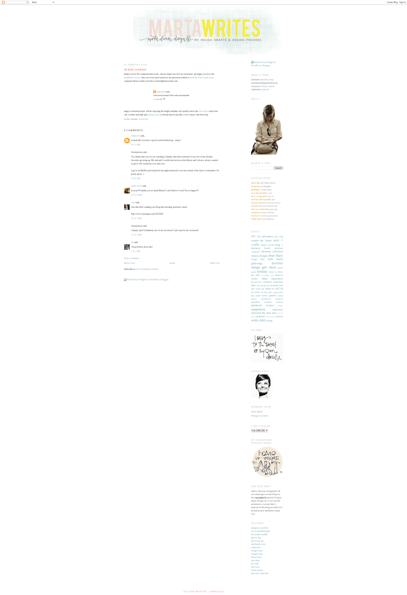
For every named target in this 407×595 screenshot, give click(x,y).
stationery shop (266, 79)
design (254, 259)
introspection (256, 282)
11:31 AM (136, 235)
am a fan (279, 236)
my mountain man (274, 285)
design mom (256, 550)
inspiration (277, 278)
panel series (262, 295)
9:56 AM (136, 178)
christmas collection (272, 251)
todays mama (257, 570)
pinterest (265, 89)
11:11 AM (136, 218)
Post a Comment (131, 258)
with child (258, 320)
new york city (257, 289)
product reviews (274, 302)
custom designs (259, 255)
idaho (265, 278)
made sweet (136, 186)
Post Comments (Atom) (147, 269)
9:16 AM (136, 144)
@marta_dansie (267, 86)
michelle (201, 77)
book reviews (274, 248)
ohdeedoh (255, 547)
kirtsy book (256, 557)
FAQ (259, 236)
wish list (279, 316)
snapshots (258, 309)
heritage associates (259, 416)
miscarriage (261, 285)
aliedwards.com (258, 544)
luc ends (255, 563)
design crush (257, 554)
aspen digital (256, 411)
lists (253, 285)
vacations (260, 316)
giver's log (256, 537)
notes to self (272, 288)
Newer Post (129, 263)
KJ (132, 242)
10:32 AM (136, 195)
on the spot (266, 292)
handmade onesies (132, 77)
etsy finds (266, 259)
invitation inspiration (273, 282)
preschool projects (272, 299)
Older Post (214, 263)
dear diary (276, 255)
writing (269, 320)
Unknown (135, 136)
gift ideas (269, 267)
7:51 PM (135, 251)
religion (280, 305)
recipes (270, 305)
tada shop (255, 560)
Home (172, 263)
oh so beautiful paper (260, 531)
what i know (270, 317)
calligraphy (255, 252)
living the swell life (260, 528)
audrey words (267, 245)
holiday (262, 271)
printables (255, 302)
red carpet (203, 111)
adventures (267, 236)
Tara (133, 202)
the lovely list (257, 541)
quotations (256, 305)
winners (143, 119)
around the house (261, 240)
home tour (269, 275)
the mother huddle (259, 534)
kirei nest (255, 567)
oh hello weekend (135, 69)
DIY (253, 236)
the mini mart (269, 312)
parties (272, 295)
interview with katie (260, 573)
